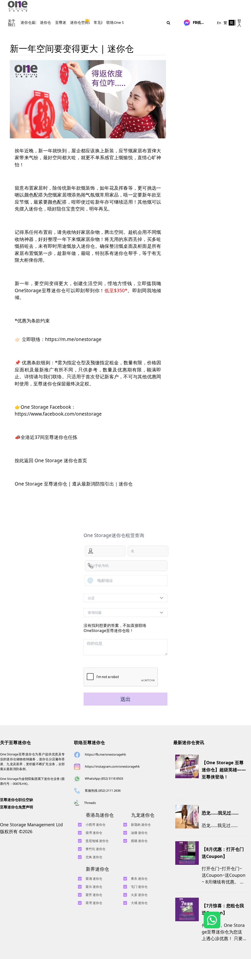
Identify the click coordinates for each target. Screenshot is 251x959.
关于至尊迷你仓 (15, 742)
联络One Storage (120, 22)
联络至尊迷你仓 (89, 742)
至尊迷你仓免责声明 (16, 806)
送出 (125, 699)
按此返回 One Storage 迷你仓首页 (51, 460)
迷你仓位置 (49, 22)
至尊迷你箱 (64, 22)
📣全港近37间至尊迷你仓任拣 (46, 437)
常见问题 (101, 22)
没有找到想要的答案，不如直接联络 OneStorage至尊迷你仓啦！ (115, 628)
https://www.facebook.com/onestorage (58, 414)
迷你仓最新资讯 (33, 22)
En (219, 22)
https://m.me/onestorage (73, 339)
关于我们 (11, 22)
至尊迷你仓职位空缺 (16, 799)
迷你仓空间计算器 (85, 22)
